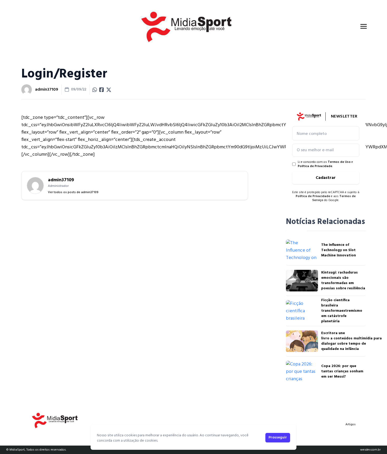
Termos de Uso (339, 162)
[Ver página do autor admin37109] (26, 89)
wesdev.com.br (370, 449)
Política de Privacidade (315, 166)
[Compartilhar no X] (109, 89)
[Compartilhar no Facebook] (101, 89)
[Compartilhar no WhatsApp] (95, 89)
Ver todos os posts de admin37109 (73, 192)
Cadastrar (326, 177)
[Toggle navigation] (363, 26)
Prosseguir (278, 438)
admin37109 (46, 89)
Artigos (350, 424)
